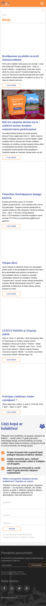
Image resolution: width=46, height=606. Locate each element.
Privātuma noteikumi (11, 537)
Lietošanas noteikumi (26, 537)
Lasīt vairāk (11, 85)
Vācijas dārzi (9, 262)
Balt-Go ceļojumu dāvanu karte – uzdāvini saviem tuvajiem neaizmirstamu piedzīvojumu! (21, 126)
